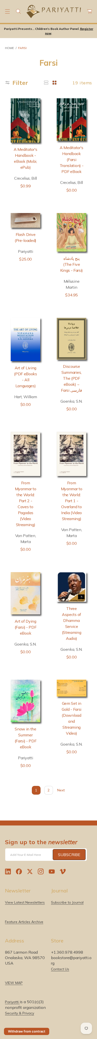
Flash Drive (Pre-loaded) (25, 237)
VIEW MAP (14, 983)
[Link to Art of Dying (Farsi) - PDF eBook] (25, 593)
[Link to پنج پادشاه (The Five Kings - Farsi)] (71, 232)
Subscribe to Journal (67, 902)
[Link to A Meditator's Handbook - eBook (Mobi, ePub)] (25, 120)
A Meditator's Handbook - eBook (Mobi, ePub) (25, 158)
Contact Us (60, 969)
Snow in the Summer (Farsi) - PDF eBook (26, 737)
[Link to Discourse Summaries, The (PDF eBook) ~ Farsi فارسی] (71, 339)
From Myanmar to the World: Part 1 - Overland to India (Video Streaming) (71, 500)
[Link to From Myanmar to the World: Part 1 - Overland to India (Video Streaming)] (71, 454)
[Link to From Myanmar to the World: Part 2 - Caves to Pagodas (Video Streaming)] (25, 454)
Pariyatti (12, 1002)
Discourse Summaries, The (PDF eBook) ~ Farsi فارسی (71, 378)
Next (61, 790)
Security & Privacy (19, 1013)
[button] (7, 11)
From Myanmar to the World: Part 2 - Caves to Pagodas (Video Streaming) (25, 503)
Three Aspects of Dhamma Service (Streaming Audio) (71, 623)
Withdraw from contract (26, 1031)
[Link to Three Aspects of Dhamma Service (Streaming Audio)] (71, 587)
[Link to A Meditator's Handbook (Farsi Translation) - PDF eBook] (71, 119)
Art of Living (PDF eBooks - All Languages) (25, 376)
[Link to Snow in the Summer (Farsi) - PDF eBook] (25, 701)
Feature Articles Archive (24, 922)
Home (9, 48)
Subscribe (69, 854)
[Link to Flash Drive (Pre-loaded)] (25, 220)
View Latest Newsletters (25, 902)
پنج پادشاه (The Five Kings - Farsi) (71, 264)
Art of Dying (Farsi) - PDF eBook (26, 627)
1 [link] (36, 790)
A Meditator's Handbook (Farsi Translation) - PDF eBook (72, 159)
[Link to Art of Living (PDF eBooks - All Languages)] (25, 339)
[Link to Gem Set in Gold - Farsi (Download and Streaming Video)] (71, 688)
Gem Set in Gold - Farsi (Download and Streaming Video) (71, 718)
